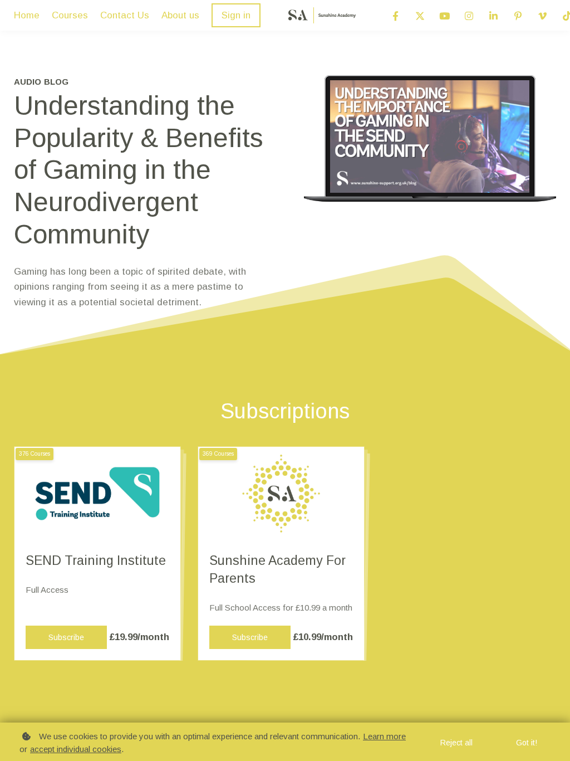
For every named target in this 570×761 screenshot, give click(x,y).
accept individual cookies (75, 749)
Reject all (456, 742)
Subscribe (66, 637)
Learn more (384, 736)
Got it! (526, 742)
